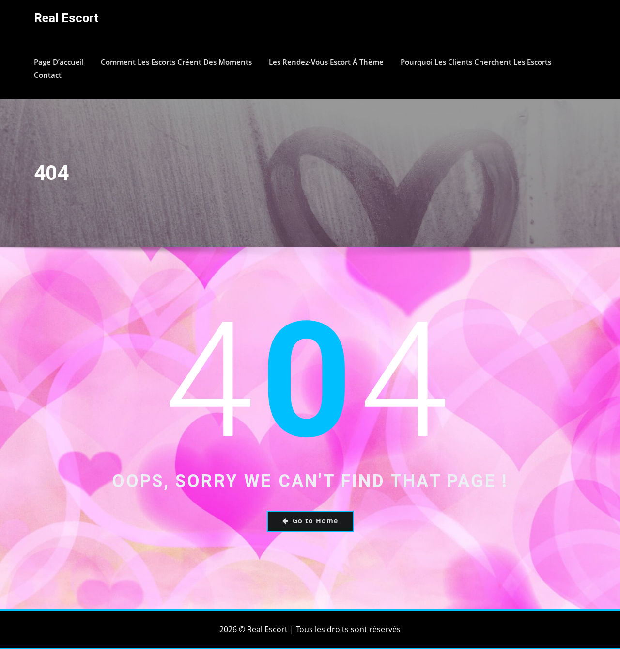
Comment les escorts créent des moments (176, 61)
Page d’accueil (59, 61)
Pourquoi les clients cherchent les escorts (476, 61)
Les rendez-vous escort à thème (326, 61)
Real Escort (66, 18)
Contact (48, 75)
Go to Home (315, 520)
